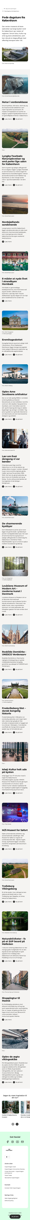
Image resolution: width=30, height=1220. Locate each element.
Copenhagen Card (10, 1167)
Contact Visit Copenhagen (13, 1188)
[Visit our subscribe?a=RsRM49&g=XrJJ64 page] (22, 1141)
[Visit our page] (12, 1141)
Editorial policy (9, 1200)
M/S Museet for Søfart (10, 58)
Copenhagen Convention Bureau (15, 1169)
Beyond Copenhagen (11, 8)
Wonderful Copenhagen (12, 1177)
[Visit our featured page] (17, 1141)
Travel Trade (8, 1175)
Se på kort (15, 1216)
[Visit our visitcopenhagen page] (7, 1141)
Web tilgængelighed (11, 1198)
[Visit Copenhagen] (9, 1150)
